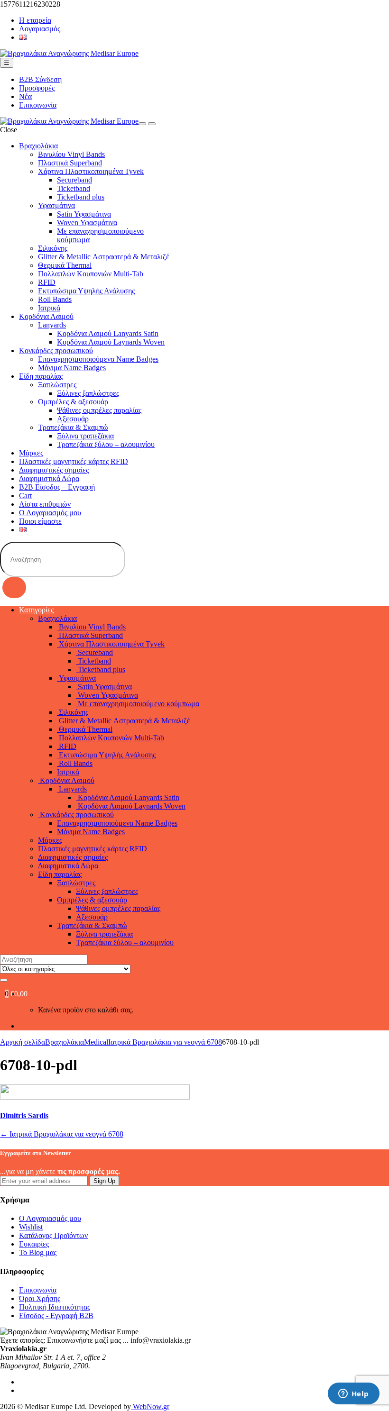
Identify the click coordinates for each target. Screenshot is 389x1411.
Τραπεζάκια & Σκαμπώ (73, 427)
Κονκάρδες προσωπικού (56, 350)
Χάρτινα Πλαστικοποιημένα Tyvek (91, 171)
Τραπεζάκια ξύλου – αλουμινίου (106, 444)
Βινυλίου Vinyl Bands (71, 154)
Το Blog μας (37, 1252)
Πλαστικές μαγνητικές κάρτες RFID (73, 461)
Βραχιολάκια (38, 146)
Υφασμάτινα (56, 205)
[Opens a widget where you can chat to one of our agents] (353, 1394)
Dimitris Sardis (24, 1115)
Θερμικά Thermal (65, 265)
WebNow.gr (150, 1406)
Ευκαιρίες (34, 1244)
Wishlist (31, 1227)
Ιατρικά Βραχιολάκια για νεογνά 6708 (165, 1042)
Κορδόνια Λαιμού (46, 316)
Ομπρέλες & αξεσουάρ (73, 402)
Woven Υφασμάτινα (87, 222)
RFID (47, 282)
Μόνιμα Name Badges (72, 368)
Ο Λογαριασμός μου (50, 513)
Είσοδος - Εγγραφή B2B (56, 1315)
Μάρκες (31, 453)
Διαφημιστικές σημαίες (54, 470)
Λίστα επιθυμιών (45, 504)
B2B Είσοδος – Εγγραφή (57, 487)
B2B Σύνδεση (40, 79)
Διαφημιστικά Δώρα (49, 478)
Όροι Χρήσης (39, 1298)
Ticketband (73, 188)
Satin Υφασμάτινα (84, 214)
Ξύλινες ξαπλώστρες (88, 393)
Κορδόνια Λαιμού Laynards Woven (111, 342)
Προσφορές (37, 88)
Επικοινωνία (37, 105)
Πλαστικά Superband (70, 163)
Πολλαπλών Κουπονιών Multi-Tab (90, 274)
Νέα (25, 96)
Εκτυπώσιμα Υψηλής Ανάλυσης (86, 291)
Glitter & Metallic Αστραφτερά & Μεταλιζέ (103, 257)
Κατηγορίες (36, 610)
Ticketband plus (80, 197)
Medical (96, 1042)
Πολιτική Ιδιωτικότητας (54, 1307)
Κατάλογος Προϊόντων (53, 1235)
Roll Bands (55, 299)
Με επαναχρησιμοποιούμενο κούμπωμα (137, 704)
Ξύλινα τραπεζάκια (85, 436)
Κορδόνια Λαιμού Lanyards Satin (107, 333)
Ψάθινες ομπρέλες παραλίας (99, 410)
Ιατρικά (49, 308)
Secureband (74, 180)
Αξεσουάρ (73, 419)
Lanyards (52, 325)
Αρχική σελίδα (22, 1042)
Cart (25, 496)
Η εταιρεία (35, 20)
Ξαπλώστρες (57, 385)
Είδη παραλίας (41, 376)
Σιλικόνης (52, 248)
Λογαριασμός (39, 29)
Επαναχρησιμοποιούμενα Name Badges (98, 359)
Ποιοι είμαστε (40, 521)
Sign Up (104, 1180)
